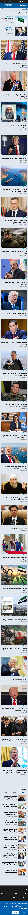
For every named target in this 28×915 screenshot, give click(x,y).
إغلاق (23, 912)
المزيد (14, 781)
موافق (15, 912)
